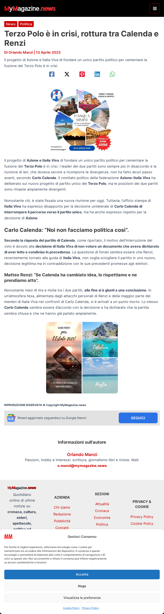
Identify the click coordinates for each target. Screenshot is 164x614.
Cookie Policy (71, 608)
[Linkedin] (97, 74)
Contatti (62, 528)
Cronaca (102, 511)
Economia (102, 517)
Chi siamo (62, 507)
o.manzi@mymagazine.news (82, 465)
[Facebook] (51, 74)
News (11, 24)
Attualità (102, 504)
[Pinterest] (82, 74)
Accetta (82, 574)
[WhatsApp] (112, 74)
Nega (82, 586)
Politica (26, 24)
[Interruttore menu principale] (155, 8)
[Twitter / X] (67, 74)
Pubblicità (62, 521)
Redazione (62, 514)
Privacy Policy (90, 608)
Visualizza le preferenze (82, 598)
